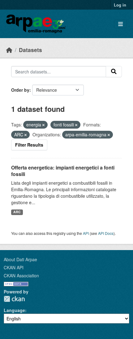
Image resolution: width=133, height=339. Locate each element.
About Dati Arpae (20, 259)
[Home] (9, 50)
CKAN (14, 299)
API (86, 233)
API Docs (106, 233)
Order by (20, 90)
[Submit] (114, 71)
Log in (120, 5)
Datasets (30, 50)
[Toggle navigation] (120, 24)
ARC (17, 211)
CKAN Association (21, 275)
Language (14, 310)
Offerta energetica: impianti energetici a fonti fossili (62, 171)
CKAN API (14, 267)
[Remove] (43, 124)
